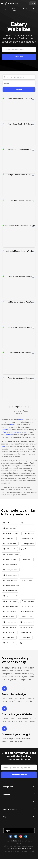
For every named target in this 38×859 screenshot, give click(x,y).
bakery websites (11, 559)
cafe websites (27, 559)
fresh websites (10, 538)
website (22, 420)
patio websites (27, 643)
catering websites (28, 611)
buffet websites (11, 643)
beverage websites (12, 570)
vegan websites (11, 622)
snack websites (11, 611)
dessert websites (11, 590)
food (27, 432)
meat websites (27, 622)
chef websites (28, 580)
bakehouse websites (12, 585)
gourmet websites (11, 601)
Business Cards (15, 9)
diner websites (10, 617)
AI (33, 9)
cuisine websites (11, 549)
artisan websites (27, 617)
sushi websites (29, 601)
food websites (28, 523)
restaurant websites (12, 533)
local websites (26, 637)
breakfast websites (12, 606)
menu (3, 446)
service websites (27, 538)
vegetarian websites (12, 596)
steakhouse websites (12, 554)
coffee (3, 432)
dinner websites (26, 632)
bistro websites (11, 627)
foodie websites (28, 627)
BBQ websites (10, 632)
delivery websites (11, 575)
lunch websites (10, 637)
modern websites (11, 523)
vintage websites (11, 580)
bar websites (29, 533)
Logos (6, 9)
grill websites (27, 549)
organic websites (11, 564)
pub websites (29, 606)
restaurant (17, 432)
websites (4, 430)
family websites (11, 528)
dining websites (29, 543)
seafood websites (11, 543)
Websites (26, 9)
